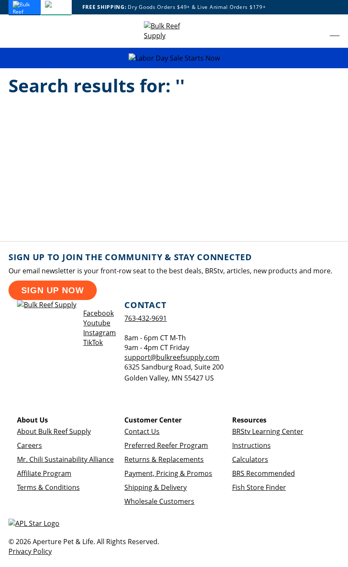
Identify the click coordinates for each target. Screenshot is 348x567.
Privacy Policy (30, 551)
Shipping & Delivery (155, 487)
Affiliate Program (44, 473)
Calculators (250, 459)
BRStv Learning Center (267, 431)
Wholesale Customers (159, 501)
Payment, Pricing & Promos (168, 473)
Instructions (251, 445)
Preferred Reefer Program (166, 445)
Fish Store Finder (259, 487)
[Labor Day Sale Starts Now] (174, 58)
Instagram (99, 332)
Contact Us (142, 431)
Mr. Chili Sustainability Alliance (65, 459)
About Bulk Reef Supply (54, 431)
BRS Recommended (263, 473)
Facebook (98, 313)
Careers (29, 445)
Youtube (96, 323)
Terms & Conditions (48, 487)
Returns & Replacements (164, 459)
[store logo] (169, 31)
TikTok (93, 342)
